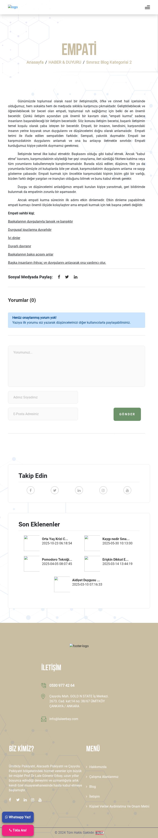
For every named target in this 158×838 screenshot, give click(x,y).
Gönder (127, 414)
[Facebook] (59, 278)
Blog (92, 787)
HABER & (65, 62)
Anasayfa (35, 62)
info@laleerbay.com (63, 719)
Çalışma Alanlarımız (103, 777)
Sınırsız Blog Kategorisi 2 (109, 62)
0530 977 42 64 (61, 685)
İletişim (94, 796)
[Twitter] (67, 278)
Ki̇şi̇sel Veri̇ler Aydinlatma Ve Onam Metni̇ (119, 806)
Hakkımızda (98, 767)
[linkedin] (75, 278)
